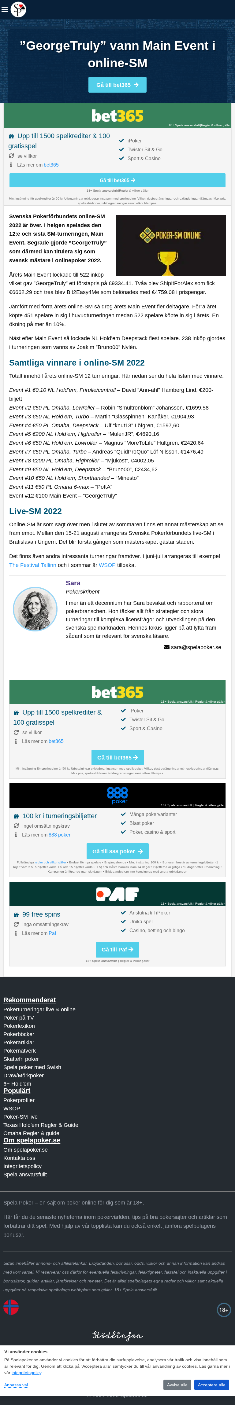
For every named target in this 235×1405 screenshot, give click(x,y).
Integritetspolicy (22, 1166)
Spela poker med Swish (32, 1067)
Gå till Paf (114, 950)
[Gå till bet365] (117, 115)
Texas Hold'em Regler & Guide (40, 1125)
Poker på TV (18, 1018)
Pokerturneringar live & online (39, 1009)
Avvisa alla (177, 1384)
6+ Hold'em (17, 1084)
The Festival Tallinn (32, 565)
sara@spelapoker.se (196, 647)
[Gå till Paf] (117, 894)
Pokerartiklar (18, 1042)
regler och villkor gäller (50, 862)
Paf (52, 933)
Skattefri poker (21, 1059)
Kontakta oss (19, 1158)
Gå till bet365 (113, 85)
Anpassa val (16, 1384)
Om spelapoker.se (25, 1150)
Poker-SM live (20, 1117)
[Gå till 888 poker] (117, 795)
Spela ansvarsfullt (25, 1174)
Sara (73, 583)
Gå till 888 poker (114, 851)
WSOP (107, 565)
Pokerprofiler (19, 1100)
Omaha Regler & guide (31, 1133)
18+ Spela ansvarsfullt (184, 125)
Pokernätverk (19, 1051)
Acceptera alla (212, 1384)
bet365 (51, 164)
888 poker (59, 834)
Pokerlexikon (19, 1026)
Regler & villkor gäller (215, 125)
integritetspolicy (26, 1372)
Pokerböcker (18, 1034)
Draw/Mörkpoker (23, 1075)
